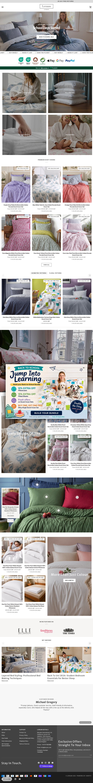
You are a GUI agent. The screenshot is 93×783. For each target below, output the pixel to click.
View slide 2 (89, 48)
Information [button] (6, 729)
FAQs (3, 735)
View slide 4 (87, 722)
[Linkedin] (49, 763)
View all (46, 264)
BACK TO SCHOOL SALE (46, 37)
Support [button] (22, 729)
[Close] (84, 367)
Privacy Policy (23, 735)
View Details (10, 515)
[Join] (90, 755)
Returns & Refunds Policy (26, 738)
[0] (77, 497)
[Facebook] (39, 763)
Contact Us (22, 732)
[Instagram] (45, 763)
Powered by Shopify (84, 776)
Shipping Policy (23, 741)
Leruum (69, 776)
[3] (46, 497)
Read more (5, 680)
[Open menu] (4, 7)
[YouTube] (52, 763)
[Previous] (9, 520)
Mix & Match (69, 580)
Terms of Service (24, 744)
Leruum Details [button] (42, 729)
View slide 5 (89, 722)
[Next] (89, 275)
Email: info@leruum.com (44, 747)
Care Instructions (7, 741)
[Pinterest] (42, 763)
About (3, 732)
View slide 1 (87, 48)
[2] (37, 485)
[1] (58, 510)
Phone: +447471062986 (44, 744)
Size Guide (5, 738)
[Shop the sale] (46, 391)
